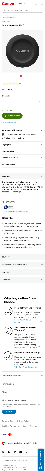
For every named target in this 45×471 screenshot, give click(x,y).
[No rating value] (11, 84)
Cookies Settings (30, 426)
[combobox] (22, 10)
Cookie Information (10, 426)
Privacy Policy (23, 421)
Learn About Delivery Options (23, 321)
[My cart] (36, 3)
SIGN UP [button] (9, 412)
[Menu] (42, 3)
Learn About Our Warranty (25, 347)
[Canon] (8, 3)
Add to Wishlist (10, 122)
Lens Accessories (9, 17)
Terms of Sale (7, 421)
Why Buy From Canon (24, 367)
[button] (21, 76)
